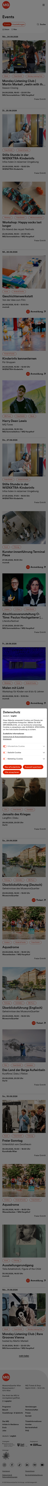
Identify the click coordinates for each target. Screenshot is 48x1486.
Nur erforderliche (12, 767)
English (14, 716)
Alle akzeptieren (12, 772)
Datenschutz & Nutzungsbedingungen (17, 737)
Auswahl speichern (33, 767)
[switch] (5, 752)
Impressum (7, 739)
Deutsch (6, 716)
